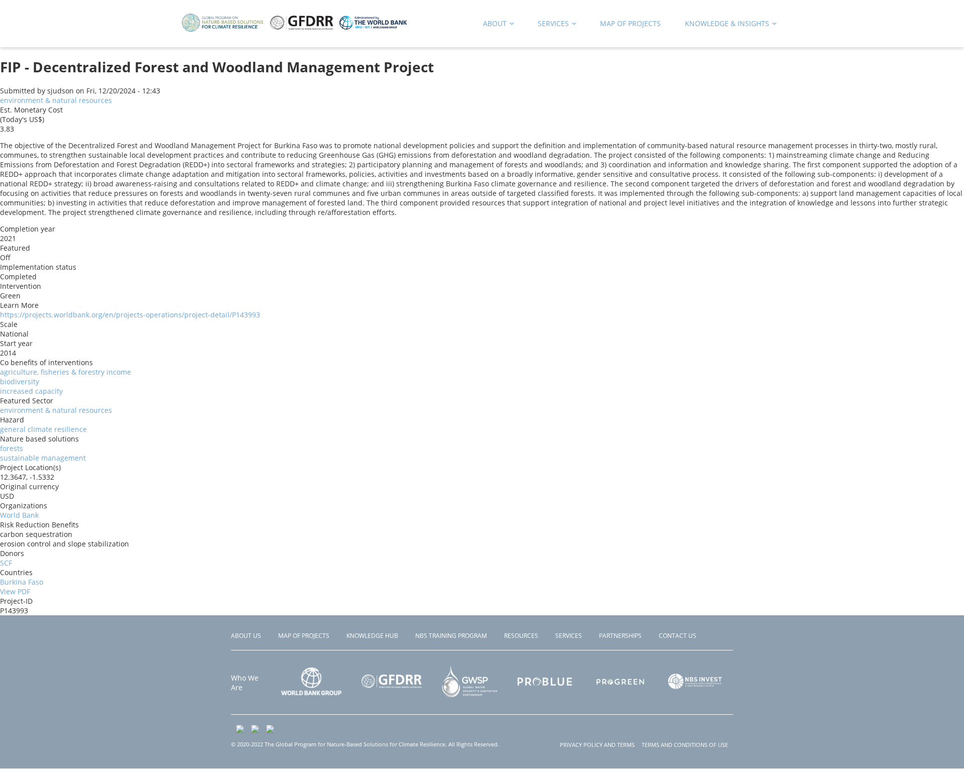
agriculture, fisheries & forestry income (65, 372)
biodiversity (19, 381)
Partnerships (620, 635)
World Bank (19, 515)
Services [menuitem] (550, 25)
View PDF (15, 591)
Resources (521, 635)
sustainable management (43, 458)
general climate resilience (43, 429)
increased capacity (31, 391)
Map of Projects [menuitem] (630, 23)
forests (11, 448)
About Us (246, 635)
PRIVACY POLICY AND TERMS (597, 744)
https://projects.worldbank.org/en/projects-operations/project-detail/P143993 (130, 314)
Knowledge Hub (372, 635)
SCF (6, 563)
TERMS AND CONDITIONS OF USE (685, 744)
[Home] (294, 30)
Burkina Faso (21, 582)
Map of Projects (303, 635)
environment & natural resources (56, 100)
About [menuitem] (491, 25)
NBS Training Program (451, 635)
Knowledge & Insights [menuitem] (723, 25)
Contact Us (677, 635)
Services (568, 635)
